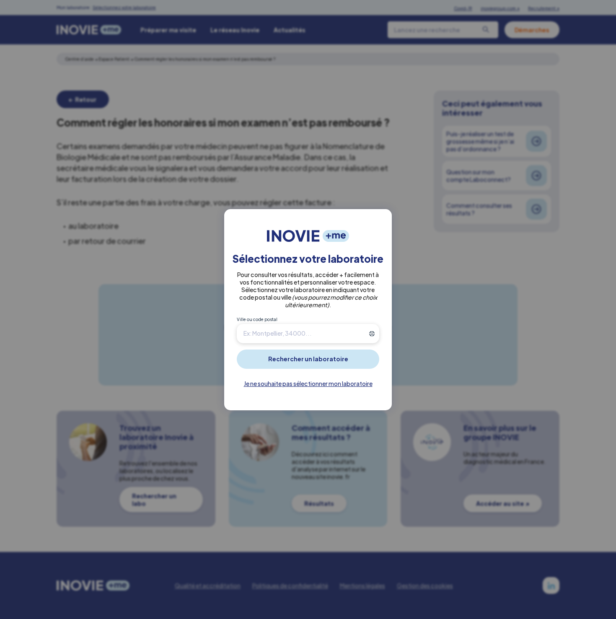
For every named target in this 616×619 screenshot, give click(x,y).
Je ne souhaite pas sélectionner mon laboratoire (308, 383)
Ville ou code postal (257, 319)
